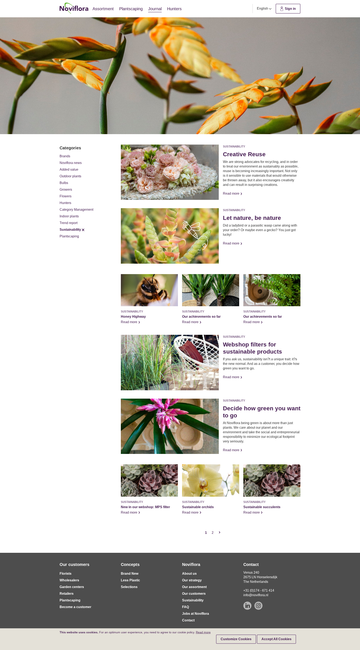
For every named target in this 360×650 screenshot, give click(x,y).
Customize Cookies (236, 639)
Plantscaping (69, 236)
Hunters (65, 203)
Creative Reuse (244, 154)
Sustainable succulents (261, 507)
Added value (69, 169)
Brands (65, 156)
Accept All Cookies (276, 639)
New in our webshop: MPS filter (145, 507)
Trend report (69, 223)
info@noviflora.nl (255, 595)
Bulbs (64, 183)
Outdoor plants (70, 176)
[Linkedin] (247, 606)
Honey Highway (133, 316)
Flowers (65, 196)
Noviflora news (71, 163)
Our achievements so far (201, 316)
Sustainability (70, 229)
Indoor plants (69, 216)
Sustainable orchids (198, 507)
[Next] (219, 532)
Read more (231, 193)
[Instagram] (258, 606)
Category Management (76, 209)
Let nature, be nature (252, 218)
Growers (66, 189)
